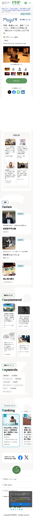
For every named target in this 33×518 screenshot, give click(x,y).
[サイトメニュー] (29, 3)
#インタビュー (7, 391)
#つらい (5, 388)
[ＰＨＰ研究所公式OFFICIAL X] (26, 457)
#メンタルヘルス (7, 378)
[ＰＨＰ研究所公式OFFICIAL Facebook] (20, 457)
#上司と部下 (6, 382)
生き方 (20, 214)
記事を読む (16, 81)
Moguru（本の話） (26, 14)
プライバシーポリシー (20, 499)
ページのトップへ (16, 470)
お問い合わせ (8, 485)
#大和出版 (13, 388)
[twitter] (9, 92)
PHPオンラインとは (10, 479)
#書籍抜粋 (6, 375)
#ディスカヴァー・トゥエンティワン (13, 385)
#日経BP (15, 382)
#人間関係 (14, 375)
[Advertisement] (16, 113)
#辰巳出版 (18, 378)
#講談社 (6, 40)
